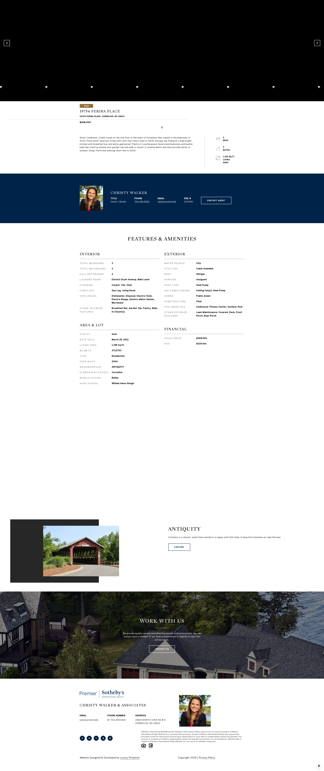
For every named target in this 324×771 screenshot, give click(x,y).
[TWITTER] (96, 738)
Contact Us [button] (162, 649)
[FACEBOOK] (82, 738)
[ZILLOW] (110, 738)
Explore (179, 547)
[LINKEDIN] (89, 738)
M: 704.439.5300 (116, 720)
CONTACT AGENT (216, 200)
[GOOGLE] (103, 738)
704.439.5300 (142, 201)
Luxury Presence (130, 757)
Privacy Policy (207, 757)
